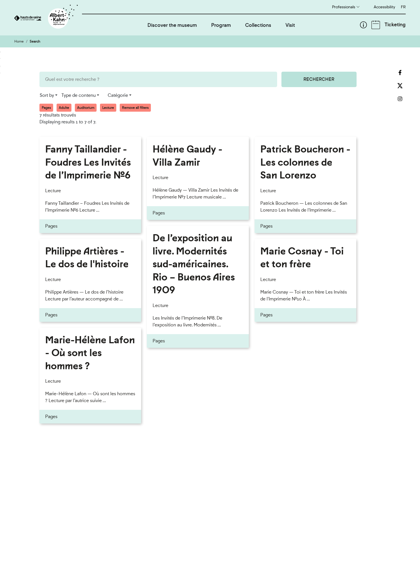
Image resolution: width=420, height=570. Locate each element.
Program (221, 25)
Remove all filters (135, 107)
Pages (46, 107)
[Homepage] (48, 18)
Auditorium (85, 107)
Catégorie (118, 95)
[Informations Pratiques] (363, 25)
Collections (258, 25)
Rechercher (318, 79)
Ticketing (395, 24)
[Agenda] (375, 25)
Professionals (343, 6)
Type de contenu (78, 95)
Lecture (108, 107)
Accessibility (384, 6)
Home (19, 41)
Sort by (47, 95)
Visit (290, 25)
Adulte (64, 107)
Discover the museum (172, 25)
